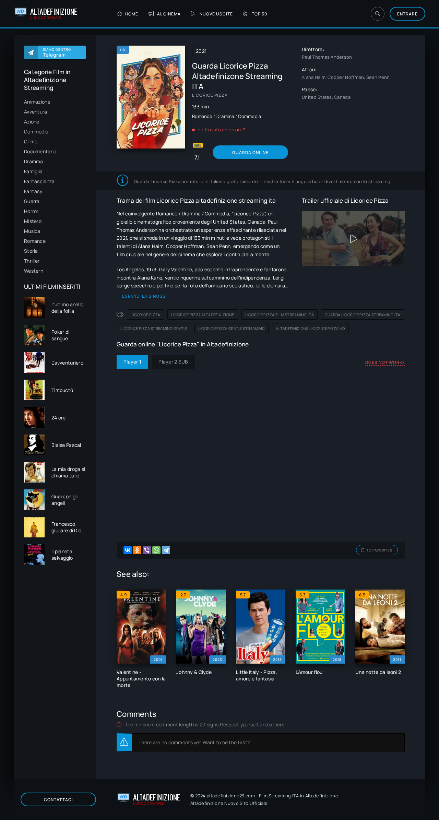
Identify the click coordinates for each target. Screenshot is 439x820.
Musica (32, 231)
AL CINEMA (169, 14)
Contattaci (58, 800)
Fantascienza (39, 181)
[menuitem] (55, 101)
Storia (31, 251)
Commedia (36, 131)
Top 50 (260, 14)
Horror (31, 211)
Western (33, 271)
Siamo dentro (57, 52)
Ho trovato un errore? (221, 130)
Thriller (31, 261)
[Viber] (147, 550)
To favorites (379, 550)
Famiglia (33, 171)
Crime (30, 141)
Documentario (40, 151)
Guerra (32, 201)
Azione (31, 121)
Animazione (37, 101)
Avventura (35, 111)
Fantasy (33, 191)
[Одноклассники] (137, 550)
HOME (131, 14)
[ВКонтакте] (127, 550)
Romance (35, 241)
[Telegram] (166, 550)
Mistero (32, 221)
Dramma (33, 161)
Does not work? (385, 362)
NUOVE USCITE (216, 14)
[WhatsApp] (156, 550)
